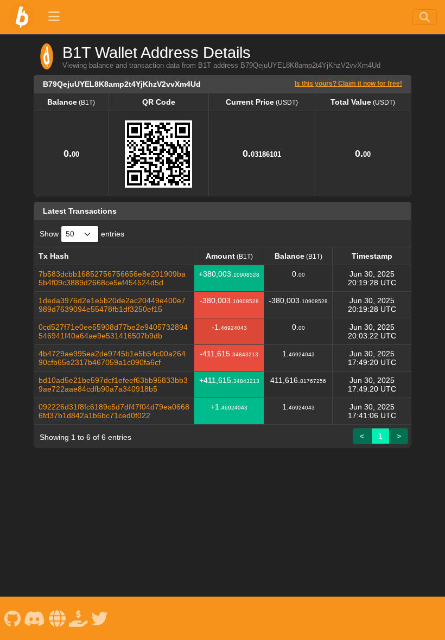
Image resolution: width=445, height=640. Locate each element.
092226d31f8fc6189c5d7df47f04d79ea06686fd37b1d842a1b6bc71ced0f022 (114, 411)
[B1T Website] (57, 618)
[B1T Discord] (34, 618)
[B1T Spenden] (78, 618)
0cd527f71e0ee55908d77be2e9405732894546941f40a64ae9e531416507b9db (113, 331)
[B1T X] (100, 618)
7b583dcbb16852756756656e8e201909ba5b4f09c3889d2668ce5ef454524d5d (112, 278)
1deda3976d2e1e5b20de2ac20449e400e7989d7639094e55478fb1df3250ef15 (112, 304)
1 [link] (380, 436)
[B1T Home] (21, 16)
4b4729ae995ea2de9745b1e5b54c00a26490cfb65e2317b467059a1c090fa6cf (112, 358)
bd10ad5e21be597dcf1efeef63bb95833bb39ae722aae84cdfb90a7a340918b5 (113, 384)
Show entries (82, 233)
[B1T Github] (12, 618)
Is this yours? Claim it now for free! (348, 83)
